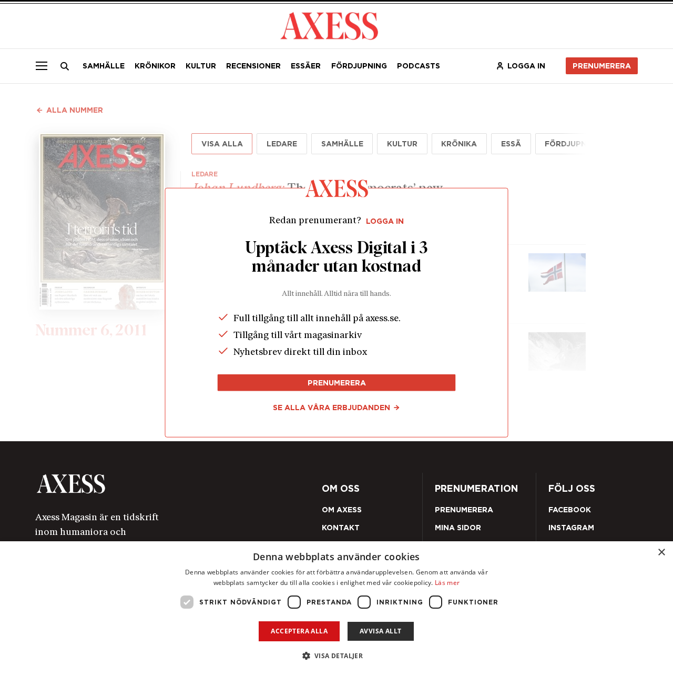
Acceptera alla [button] (299, 631)
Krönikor (155, 66)
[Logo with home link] (154, 484)
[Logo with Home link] (329, 25)
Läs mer (447, 582)
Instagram (571, 527)
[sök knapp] (65, 66)
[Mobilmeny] (41, 65)
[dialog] (336, 608)
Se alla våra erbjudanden (331, 407)
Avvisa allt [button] (380, 631)
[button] (336, 655)
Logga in (526, 66)
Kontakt (341, 527)
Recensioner (253, 66)
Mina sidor (458, 527)
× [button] (661, 553)
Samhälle (104, 66)
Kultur (201, 66)
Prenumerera (602, 66)
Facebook (569, 509)
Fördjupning (359, 66)
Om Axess (342, 509)
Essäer (306, 66)
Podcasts (418, 66)
